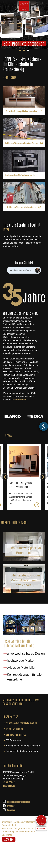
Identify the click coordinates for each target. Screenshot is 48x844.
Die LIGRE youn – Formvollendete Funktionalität (21, 485)
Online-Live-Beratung (14, 728)
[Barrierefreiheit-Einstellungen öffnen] (43, 426)
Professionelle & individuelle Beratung (21, 723)
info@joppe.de (9, 785)
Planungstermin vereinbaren (18, 801)
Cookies (31, 822)
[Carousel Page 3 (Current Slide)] (28, 50)
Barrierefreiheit (9, 825)
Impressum (7, 822)
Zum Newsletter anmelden (16, 734)
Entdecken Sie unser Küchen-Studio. (22, 207)
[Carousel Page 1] (20, 50)
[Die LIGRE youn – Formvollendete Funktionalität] (24, 461)
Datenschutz (20, 822)
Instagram (11, 810)
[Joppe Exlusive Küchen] (24, 6)
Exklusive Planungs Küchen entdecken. (22, 111)
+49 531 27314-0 (9, 782)
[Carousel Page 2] (24, 50)
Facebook (11, 806)
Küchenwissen (19, 400)
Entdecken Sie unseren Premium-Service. (22, 143)
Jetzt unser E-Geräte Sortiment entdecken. (22, 175)
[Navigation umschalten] (39, 6)
